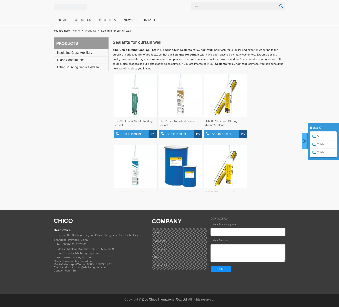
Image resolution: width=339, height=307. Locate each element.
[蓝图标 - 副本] (70, 7)
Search (281, 6)
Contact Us (161, 265)
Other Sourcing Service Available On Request (82, 67)
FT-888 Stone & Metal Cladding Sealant (133, 123)
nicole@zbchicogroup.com (82, 253)
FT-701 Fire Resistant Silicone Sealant (177, 123)
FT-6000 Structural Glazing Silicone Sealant (220, 123)
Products (159, 249)
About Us (159, 240)
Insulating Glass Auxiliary (74, 52)
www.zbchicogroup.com (78, 257)
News (157, 257)
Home (157, 232)
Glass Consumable (70, 60)
